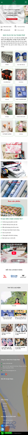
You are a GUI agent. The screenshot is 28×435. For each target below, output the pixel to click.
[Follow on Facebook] (2, 374)
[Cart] (26, 2)
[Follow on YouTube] (6, 374)
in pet (18, 39)
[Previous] (1, 316)
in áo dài (23, 39)
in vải (16, 37)
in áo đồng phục (8, 39)
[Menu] (2, 2)
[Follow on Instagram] (4, 374)
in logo (15, 39)
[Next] (26, 316)
